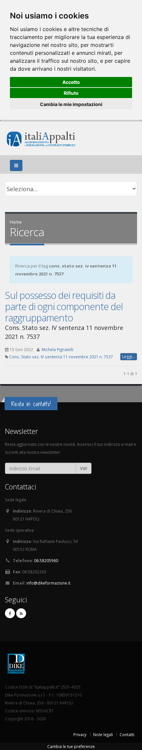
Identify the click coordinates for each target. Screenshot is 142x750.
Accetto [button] (71, 82)
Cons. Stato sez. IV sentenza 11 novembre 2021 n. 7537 (61, 356)
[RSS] (21, 613)
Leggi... (128, 356)
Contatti (127, 734)
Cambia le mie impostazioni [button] (71, 104)
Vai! (83, 468)
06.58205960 (46, 560)
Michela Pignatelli (57, 349)
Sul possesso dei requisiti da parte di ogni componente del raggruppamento (64, 306)
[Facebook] (10, 613)
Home (16, 222)
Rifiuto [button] (71, 93)
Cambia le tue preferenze (71, 746)
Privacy (80, 734)
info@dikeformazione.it (48, 583)
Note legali (103, 734)
